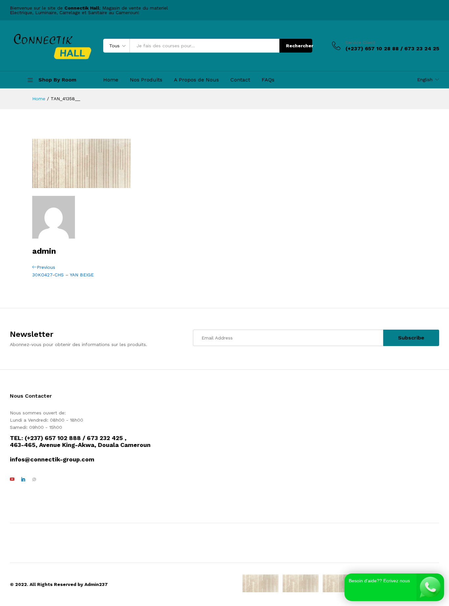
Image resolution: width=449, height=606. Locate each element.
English (425, 79)
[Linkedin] (23, 479)
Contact (240, 79)
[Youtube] (12, 479)
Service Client (360, 42)
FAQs (268, 79)
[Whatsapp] (34, 479)
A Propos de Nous (196, 79)
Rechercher (299, 45)
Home (110, 79)
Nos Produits (146, 79)
